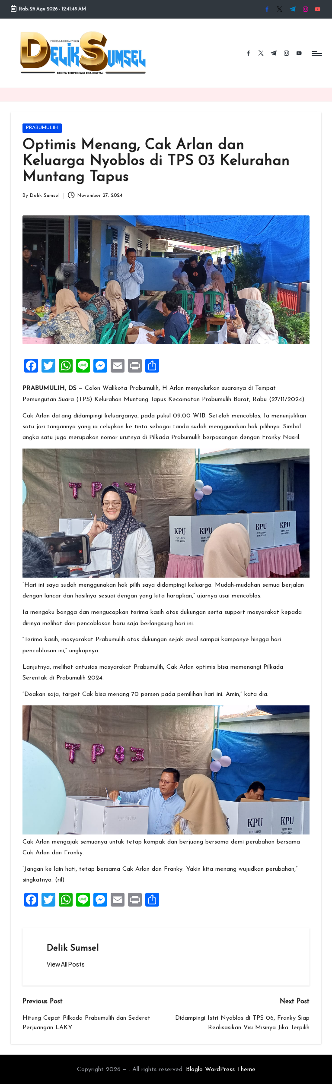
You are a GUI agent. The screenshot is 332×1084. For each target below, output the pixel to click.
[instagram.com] (305, 9)
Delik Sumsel (73, 948)
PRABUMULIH (42, 127)
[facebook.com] (267, 9)
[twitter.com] (279, 9)
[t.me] (292, 9)
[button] (66, 964)
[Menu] (316, 53)
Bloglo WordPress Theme (220, 1069)
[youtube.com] (317, 9)
